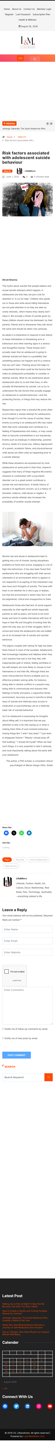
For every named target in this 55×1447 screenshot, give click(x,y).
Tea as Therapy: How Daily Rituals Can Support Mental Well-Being (26, 1333)
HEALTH (22, 137)
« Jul (4, 1388)
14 (34, 1363)
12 (20, 1363)
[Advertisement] (27, 94)
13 (27, 1363)
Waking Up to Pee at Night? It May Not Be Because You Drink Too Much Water (23, 1305)
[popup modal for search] (35, 59)
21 (34, 1367)
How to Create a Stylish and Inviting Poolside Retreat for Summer (24, 1312)
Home (7, 9)
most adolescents (39, 859)
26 (20, 1371)
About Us (16, 9)
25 (13, 1371)
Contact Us (29, 9)
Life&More (30, 171)
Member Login (44, 9)
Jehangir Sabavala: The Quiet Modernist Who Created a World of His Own (25, 1319)
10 (6, 1363)
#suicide (20, 859)
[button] (47, 123)
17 (6, 1367)
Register (9, 14)
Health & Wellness (27, 19)
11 (13, 1363)
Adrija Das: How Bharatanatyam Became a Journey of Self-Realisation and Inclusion (23, 1326)
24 (6, 1371)
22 (41, 1367)
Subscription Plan (41, 14)
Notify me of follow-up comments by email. (26, 1029)
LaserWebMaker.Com (33, 1436)
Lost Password (23, 14)
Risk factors (11, 866)
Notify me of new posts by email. (21, 1038)
